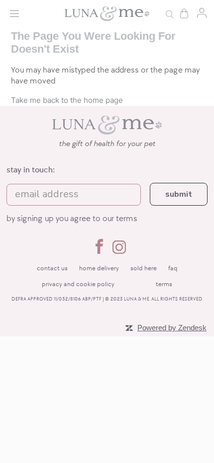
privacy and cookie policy (78, 284)
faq (173, 268)
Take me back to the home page (67, 100)
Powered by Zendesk (172, 327)
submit (178, 194)
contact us (52, 268)
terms (126, 219)
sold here (143, 268)
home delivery (99, 268)
